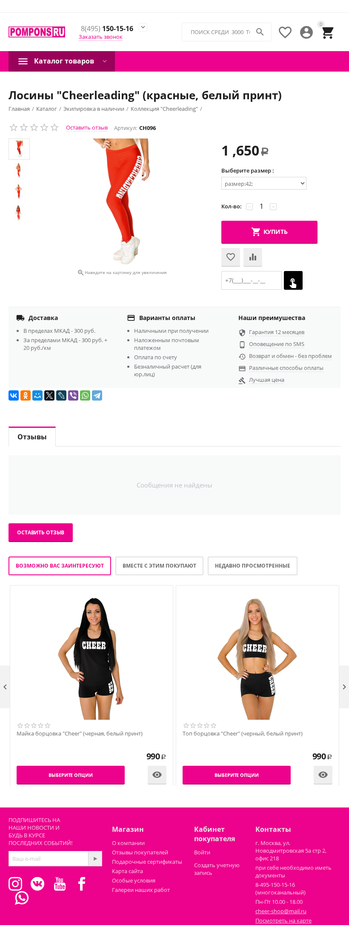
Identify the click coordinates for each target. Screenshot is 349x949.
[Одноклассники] (25, 395)
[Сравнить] (252, 257)
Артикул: (125, 128)
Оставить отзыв (87, 127)
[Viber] (73, 395)
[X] (49, 395)
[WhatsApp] (85, 395)
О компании (128, 843)
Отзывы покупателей (140, 852)
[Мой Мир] (37, 395)
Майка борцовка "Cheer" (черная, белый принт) (80, 733)
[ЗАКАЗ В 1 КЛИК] (293, 280)
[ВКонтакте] (14, 395)
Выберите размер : (247, 170)
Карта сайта (127, 871)
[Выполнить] (95, 858)
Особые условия (133, 880)
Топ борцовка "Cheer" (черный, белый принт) (243, 733)
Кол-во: (231, 206)
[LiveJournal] (61, 395)
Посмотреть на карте (283, 920)
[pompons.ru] (37, 32)
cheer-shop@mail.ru (280, 911)
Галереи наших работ (141, 890)
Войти (202, 852)
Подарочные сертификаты (147, 861)
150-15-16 (107, 29)
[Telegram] (97, 395)
